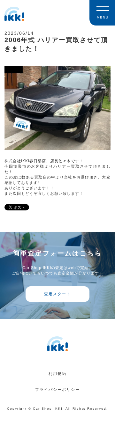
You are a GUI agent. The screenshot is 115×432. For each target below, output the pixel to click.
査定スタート (57, 294)
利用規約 (57, 373)
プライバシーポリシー (57, 389)
